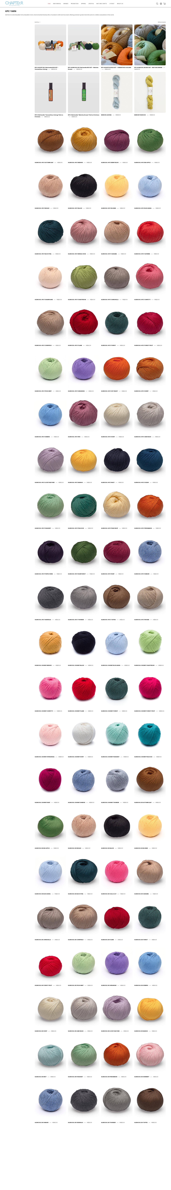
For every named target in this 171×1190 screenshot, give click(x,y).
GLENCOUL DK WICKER (41, 1168)
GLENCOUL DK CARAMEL (141, 894)
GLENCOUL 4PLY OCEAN (141, 482)
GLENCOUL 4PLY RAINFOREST (77, 574)
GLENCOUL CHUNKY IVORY (76, 757)
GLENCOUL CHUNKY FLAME (76, 711)
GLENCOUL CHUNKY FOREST (109, 711)
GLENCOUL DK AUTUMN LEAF (143, 802)
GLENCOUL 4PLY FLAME (75, 345)
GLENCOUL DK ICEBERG (141, 985)
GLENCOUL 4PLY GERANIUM (76, 391)
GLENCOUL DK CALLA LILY (108, 894)
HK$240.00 (108, 69)
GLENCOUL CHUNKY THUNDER (110, 802)
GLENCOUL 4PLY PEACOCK (76, 528)
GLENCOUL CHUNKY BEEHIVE (43, 665)
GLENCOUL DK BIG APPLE (42, 848)
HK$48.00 (118, 115)
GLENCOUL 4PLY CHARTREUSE (77, 299)
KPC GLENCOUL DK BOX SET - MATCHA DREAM (148, 67)
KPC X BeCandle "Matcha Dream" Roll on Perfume (83, 115)
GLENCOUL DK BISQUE (74, 848)
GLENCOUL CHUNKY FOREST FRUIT (144, 711)
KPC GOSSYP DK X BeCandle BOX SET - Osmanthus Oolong (46, 68)
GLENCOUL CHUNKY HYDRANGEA (44, 757)
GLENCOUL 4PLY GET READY (109, 391)
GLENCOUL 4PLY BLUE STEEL (43, 254)
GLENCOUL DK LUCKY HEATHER (110, 1031)
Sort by (37, 22)
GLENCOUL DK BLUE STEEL (75, 894)
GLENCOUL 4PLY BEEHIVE (75, 162)
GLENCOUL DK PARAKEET (75, 1077)
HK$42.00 (59, 162)
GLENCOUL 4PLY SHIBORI (141, 574)
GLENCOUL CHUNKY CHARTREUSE (144, 665)
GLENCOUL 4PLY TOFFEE (108, 619)
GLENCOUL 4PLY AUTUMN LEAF (44, 162)
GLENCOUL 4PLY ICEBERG (42, 437)
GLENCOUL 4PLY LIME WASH (142, 437)
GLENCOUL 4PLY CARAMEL (109, 254)
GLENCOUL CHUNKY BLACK (76, 665)
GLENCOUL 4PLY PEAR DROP (109, 528)
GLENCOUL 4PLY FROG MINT (43, 391)
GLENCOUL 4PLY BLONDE (108, 208)
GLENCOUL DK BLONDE (141, 848)
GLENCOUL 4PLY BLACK (75, 208)
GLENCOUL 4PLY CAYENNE (142, 254)
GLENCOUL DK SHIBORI (41, 1122)
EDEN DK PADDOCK (140, 115)
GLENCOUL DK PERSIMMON (109, 1077)
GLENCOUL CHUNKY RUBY (42, 802)
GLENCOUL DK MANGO (141, 1031)
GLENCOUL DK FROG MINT (76, 985)
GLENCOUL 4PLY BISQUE (42, 208)
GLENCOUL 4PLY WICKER (141, 619)
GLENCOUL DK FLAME (107, 940)
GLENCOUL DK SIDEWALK (75, 1122)
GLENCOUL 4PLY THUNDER (76, 619)
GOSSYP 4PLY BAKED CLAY (109, 1168)
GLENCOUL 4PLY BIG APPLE (142, 162)
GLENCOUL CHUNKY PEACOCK (143, 757)
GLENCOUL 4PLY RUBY (107, 574)
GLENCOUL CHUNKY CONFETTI (44, 711)
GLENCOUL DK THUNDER (108, 1122)
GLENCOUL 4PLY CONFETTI (142, 299)
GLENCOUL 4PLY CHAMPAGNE (44, 299)
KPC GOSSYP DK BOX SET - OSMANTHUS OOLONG (116, 67)
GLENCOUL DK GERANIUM (108, 985)
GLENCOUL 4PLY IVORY (108, 437)
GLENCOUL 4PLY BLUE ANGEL (143, 208)
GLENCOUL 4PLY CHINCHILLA (109, 299)
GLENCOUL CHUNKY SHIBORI (76, 802)
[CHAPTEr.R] (14, 3)
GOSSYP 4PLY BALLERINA (141, 1168)
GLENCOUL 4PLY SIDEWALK (43, 619)
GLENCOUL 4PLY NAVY (107, 482)
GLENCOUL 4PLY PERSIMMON (143, 528)
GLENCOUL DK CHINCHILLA (43, 940)
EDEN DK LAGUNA (106, 115)
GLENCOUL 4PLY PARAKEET (43, 528)
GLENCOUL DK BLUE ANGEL (43, 894)
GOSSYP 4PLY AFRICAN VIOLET (77, 1168)
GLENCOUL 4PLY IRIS (74, 437)
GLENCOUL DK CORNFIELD (75, 940)
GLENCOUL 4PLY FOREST (108, 345)
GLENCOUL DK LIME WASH (75, 1031)
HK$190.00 (137, 69)
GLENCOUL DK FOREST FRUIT (43, 985)
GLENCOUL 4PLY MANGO (75, 482)
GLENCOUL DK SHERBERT (141, 1077)
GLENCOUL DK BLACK (107, 848)
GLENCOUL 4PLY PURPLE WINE (44, 574)
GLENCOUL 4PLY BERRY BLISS (110, 162)
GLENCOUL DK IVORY (41, 1031)
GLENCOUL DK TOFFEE (140, 1122)
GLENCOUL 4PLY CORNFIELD (43, 345)
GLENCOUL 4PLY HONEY (141, 391)
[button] (66, 3)
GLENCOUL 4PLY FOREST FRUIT (143, 345)
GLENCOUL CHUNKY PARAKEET (110, 757)
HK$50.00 (93, 1168)
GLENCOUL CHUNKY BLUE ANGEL (110, 665)
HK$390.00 (54, 69)
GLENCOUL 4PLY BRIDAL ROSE (77, 254)
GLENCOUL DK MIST (40, 1077)
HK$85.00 (58, 665)
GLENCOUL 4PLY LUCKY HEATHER (45, 482)
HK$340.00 (79, 69)
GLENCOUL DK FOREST (141, 940)
